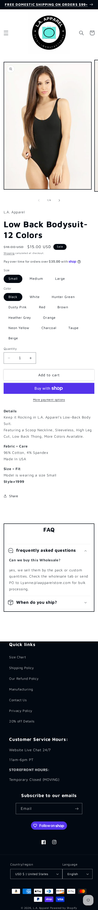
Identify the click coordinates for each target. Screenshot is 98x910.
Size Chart (17, 657)
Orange (49, 317)
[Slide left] (39, 200)
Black (13, 297)
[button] (6, 33)
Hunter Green (63, 297)
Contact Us (18, 700)
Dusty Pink (17, 307)
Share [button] (13, 496)
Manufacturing (21, 689)
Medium (36, 278)
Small (13, 278)
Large (60, 278)
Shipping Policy (21, 668)
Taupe (73, 328)
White (35, 297)
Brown (62, 307)
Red (42, 307)
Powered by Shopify (63, 907)
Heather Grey (19, 317)
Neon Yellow (19, 328)
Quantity (10, 348)
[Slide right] (59, 200)
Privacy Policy (20, 711)
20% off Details (21, 721)
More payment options (49, 399)
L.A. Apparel (41, 907)
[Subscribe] (76, 808)
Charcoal (48, 328)
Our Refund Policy (24, 678)
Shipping (9, 253)
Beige (13, 338)
